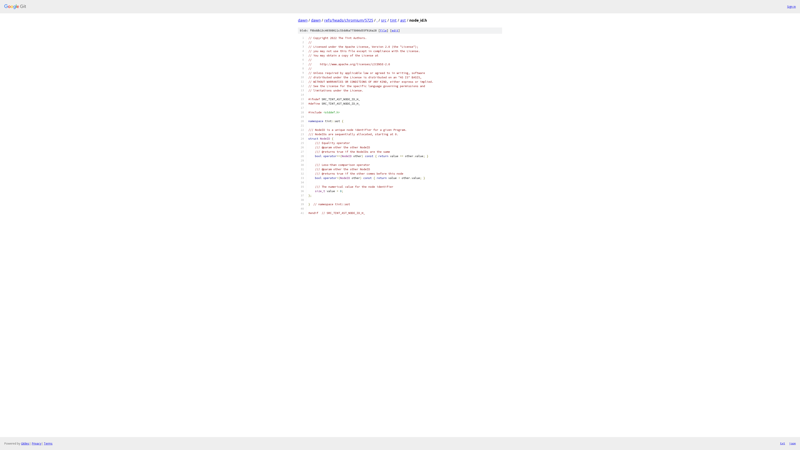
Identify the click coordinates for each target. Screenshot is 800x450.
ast (403, 20)
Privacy (36, 443)
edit (395, 30)
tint (393, 20)
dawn (303, 20)
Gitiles (25, 443)
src (383, 20)
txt (782, 443)
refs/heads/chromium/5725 (348, 20)
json (792, 443)
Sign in (791, 7)
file (383, 30)
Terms (48, 443)
